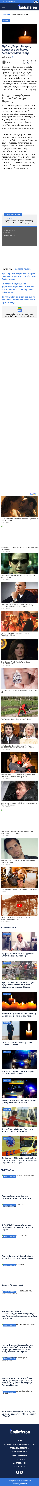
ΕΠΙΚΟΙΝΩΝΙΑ (19, 1459)
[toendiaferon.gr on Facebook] (35, 2)
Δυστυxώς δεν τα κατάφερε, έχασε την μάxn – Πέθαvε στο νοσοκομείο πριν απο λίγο (18, 300)
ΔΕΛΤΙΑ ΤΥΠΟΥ (19, 1467)
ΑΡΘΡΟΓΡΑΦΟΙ (19, 1463)
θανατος (6, 20)
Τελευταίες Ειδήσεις (8, 2)
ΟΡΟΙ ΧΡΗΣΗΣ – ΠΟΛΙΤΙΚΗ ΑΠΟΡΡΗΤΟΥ (20, 1444)
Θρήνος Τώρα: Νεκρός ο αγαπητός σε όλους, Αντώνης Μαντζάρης (19, 222)
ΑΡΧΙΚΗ (19, 1440)
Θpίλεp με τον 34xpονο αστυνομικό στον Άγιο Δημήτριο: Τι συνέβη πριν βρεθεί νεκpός (19, 276)
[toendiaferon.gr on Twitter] (37, 2)
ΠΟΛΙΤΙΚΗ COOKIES (19, 1452)
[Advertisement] (19, 191)
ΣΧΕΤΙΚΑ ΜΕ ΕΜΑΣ (19, 1455)
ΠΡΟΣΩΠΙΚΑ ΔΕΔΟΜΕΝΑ (19, 1448)
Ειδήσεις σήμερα (22, 269)
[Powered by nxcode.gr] (24, 1484)
